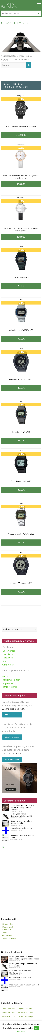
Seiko (32, 1012)
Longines (20, 96)
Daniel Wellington (11, 679)
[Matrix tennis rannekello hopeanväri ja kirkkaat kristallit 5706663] (21, 210)
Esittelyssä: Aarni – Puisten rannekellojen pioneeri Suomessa (22, 807)
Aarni (5, 676)
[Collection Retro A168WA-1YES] (21, 312)
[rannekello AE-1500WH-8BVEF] (21, 361)
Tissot (20, 1016)
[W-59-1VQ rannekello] (21, 260)
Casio (21, 247)
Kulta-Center (8, 650)
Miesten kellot (7, 927)
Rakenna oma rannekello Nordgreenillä (21, 822)
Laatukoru (7, 657)
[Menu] (37, 4)
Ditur (5, 661)
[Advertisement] (19, 891)
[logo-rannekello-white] (15, 4)
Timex (14, 1016)
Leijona (21, 1008)
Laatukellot (8, 654)
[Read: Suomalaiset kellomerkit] (5, 830)
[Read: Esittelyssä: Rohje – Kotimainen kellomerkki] (5, 816)
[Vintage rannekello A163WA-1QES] (21, 516)
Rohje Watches (9, 686)
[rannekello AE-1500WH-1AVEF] (21, 565)
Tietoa (4, 932)
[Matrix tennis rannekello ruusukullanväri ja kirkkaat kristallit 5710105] (21, 158)
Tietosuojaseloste (9, 938)
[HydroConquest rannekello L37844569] (21, 108)
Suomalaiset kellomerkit (21, 828)
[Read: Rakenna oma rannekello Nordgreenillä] (5, 823)
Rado (14, 1012)
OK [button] (36, 1028)
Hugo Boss (7, 683)
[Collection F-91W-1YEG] (21, 414)
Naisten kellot (7, 924)
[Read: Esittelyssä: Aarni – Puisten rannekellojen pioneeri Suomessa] (5, 807)
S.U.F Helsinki (23, 1012)
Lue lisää (21, 1032)
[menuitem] (37, 4)
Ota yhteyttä (7, 935)
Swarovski (21, 145)
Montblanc (6, 1012)
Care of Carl (8, 664)
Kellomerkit (6, 930)
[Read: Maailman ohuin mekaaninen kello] (5, 837)
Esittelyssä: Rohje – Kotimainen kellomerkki (21, 815)
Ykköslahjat (29, 1016)
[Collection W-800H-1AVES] (21, 463)
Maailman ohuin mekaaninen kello (23, 836)
